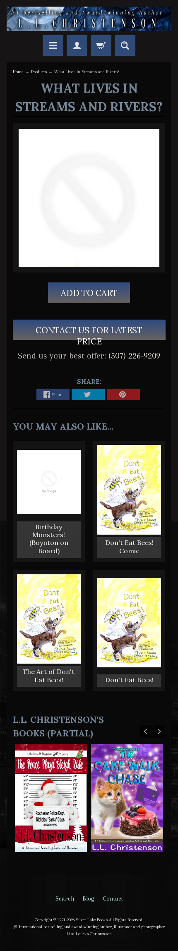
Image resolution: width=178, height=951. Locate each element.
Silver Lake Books (92, 919)
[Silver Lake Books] (89, 19)
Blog (88, 898)
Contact (113, 898)
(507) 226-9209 (134, 356)
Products (39, 71)
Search (64, 898)
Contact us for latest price (89, 332)
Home (18, 71)
